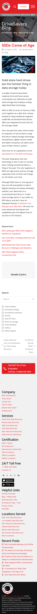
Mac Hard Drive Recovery (12, 431)
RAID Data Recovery (10, 425)
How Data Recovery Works (15, 575)
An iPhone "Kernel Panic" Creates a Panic (28, 346)
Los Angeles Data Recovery (12, 521)
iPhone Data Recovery (10, 422)
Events (7, 315)
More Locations (8, 536)
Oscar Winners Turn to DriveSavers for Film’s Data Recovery (11, 344)
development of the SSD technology (17, 154)
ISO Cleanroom (8, 446)
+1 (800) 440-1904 (9, 467)
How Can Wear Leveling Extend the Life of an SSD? (18, 239)
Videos (8, 328)
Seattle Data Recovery (10, 527)
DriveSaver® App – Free (11, 503)
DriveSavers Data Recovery (15, 596)
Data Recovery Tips (9, 500)
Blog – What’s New (9, 497)
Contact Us (6, 470)
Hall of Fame (7, 405)
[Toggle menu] (33, 6)
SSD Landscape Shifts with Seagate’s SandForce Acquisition (17, 232)
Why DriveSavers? (9, 395)
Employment (7, 411)
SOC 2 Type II (7, 443)
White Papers (10, 331)
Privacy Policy (7, 506)
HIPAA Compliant (8, 455)
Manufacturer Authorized (11, 449)
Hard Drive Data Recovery (12, 419)
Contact (23, 6)
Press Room (6, 399)
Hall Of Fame (10, 318)
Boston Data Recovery (10, 530)
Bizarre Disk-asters (9, 408)
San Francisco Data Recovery (13, 523)
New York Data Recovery (11, 517)
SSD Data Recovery (9, 428)
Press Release (10, 324)
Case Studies (10, 306)
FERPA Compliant (8, 458)
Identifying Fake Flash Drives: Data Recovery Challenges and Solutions (17, 246)
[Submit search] (33, 299)
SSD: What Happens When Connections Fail (13, 253)
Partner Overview (8, 494)
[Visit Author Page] (18, 267)
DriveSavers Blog (12, 309)
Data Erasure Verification (11, 435)
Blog (15, 33)
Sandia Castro (27, 50)
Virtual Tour (6, 402)
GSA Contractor (8, 452)
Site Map (5, 509)
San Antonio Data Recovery (12, 533)
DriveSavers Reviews (13, 312)
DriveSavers (7, 33)
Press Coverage (11, 322)
